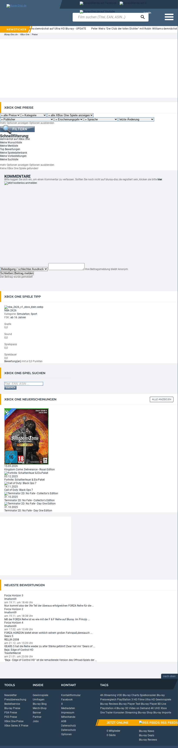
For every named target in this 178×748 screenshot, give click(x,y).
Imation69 (10, 598)
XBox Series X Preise (16, 725)
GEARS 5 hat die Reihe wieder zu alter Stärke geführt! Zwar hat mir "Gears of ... (49, 646)
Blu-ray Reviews (109, 703)
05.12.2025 (11, 476)
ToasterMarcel (12, 653)
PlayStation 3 (125, 699)
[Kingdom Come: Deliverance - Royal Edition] (26, 436)
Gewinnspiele (40, 695)
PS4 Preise (10, 712)
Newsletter (10, 695)
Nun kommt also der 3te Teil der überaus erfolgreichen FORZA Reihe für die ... (49, 605)
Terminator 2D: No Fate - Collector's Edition (29, 500)
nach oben (169, 676)
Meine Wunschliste (11, 142)
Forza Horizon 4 (13, 622)
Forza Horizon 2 (13, 609)
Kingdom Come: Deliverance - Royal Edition (29, 469)
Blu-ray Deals (146, 735)
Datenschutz (68, 725)
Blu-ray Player (149, 703)
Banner (37, 712)
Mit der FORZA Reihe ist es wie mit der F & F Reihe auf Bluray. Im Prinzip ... (47, 619)
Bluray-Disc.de (11, 34)
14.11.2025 (11, 486)
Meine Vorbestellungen (13, 156)
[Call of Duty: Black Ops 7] (20, 483)
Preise (35, 34)
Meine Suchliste (9, 159)
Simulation (23, 313)
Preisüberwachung (15, 699)
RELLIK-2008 (11, 639)
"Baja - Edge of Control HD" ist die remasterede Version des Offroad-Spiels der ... (50, 660)
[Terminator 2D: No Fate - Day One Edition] (30, 503)
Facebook (67, 699)
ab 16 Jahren (18, 317)
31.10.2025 (11, 496)
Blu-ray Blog (40, 703)
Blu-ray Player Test (129, 703)
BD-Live (162, 703)
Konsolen (118, 712)
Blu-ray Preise (12, 708)
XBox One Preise (13, 721)
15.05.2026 (11, 466)
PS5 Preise (10, 716)
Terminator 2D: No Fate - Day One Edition (28, 510)
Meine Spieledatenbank (13, 152)
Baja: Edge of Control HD (18, 649)
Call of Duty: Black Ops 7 (18, 489)
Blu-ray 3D (122, 708)
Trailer (109, 712)
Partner (37, 716)
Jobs (36, 721)
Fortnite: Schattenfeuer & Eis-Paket (24, 479)
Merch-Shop (40, 708)
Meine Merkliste (9, 145)
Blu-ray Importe (162, 712)
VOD (119, 695)
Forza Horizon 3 (13, 595)
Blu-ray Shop (145, 712)
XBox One (24, 34)
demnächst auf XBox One (15, 139)
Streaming (131, 712)
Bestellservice (12, 703)
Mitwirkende (68, 716)
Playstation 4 (108, 708)
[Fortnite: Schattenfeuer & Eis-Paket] (26, 472)
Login (147, 12)
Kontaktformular (71, 695)
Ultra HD (150, 699)
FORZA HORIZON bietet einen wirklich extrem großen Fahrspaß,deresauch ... (48, 632)
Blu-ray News (146, 731)
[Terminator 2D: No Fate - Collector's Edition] (31, 493)
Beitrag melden (24, 273)
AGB (63, 721)
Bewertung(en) (12, 361)
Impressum (67, 712)
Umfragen (38, 699)
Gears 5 (8, 636)
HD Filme (139, 699)
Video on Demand (139, 708)
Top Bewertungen (10, 149)
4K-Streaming (108, 695)
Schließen (6, 273)
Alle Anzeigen (161, 399)
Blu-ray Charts (131, 695)
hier (160, 179)
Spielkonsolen (148, 695)
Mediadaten (68, 708)
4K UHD (155, 708)
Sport (34, 313)
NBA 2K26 (10, 310)
